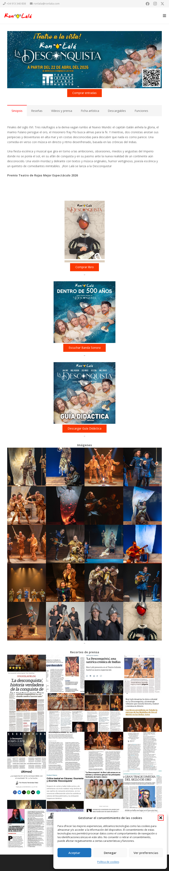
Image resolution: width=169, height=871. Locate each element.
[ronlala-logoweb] (18, 15)
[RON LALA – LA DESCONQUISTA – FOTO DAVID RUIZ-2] (65, 467)
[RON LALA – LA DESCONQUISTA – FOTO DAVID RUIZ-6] (65, 505)
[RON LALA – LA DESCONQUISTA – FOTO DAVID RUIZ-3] (103, 467)
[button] (161, 818)
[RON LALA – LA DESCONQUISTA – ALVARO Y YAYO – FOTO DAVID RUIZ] (103, 621)
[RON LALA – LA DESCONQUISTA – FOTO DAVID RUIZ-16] (142, 582)
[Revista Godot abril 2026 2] (103, 751)
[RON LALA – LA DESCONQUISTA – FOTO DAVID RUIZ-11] (103, 544)
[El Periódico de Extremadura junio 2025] (65, 789)
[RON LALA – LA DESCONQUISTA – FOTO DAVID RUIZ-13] (26, 582)
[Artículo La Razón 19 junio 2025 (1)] (142, 674)
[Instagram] (155, 3)
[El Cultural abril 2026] (26, 674)
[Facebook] (147, 3)
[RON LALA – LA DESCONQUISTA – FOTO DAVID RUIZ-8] (142, 505)
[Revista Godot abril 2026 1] (65, 751)
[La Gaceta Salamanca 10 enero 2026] (26, 712)
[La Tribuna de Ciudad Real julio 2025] (142, 789)
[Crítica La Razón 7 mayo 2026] (65, 674)
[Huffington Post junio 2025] (26, 789)
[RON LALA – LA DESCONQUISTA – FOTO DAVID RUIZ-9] (26, 544)
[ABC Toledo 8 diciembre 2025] (142, 712)
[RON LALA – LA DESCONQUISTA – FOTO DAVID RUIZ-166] (65, 621)
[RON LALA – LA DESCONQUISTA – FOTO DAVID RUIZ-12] (142, 544)
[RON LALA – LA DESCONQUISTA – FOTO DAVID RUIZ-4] (142, 467)
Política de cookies (108, 862)
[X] (162, 3)
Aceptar (74, 853)
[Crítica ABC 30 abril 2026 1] (103, 674)
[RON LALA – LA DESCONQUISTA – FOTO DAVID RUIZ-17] (26, 621)
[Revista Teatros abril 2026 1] (65, 712)
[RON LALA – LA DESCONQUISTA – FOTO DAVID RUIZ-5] (26, 505)
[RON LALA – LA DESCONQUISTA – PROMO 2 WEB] (142, 621)
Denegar (110, 853)
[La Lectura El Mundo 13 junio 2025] (26, 828)
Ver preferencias (146, 853)
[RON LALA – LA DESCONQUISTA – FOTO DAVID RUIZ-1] (26, 467)
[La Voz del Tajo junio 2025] (103, 789)
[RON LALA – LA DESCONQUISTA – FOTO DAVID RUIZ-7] (103, 505)
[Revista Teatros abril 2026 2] (103, 712)
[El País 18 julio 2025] (142, 751)
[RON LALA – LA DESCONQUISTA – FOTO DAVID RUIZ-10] (65, 544)
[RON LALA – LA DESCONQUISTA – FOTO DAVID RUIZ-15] (103, 582)
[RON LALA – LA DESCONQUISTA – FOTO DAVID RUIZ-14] (65, 582)
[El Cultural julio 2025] (26, 751)
